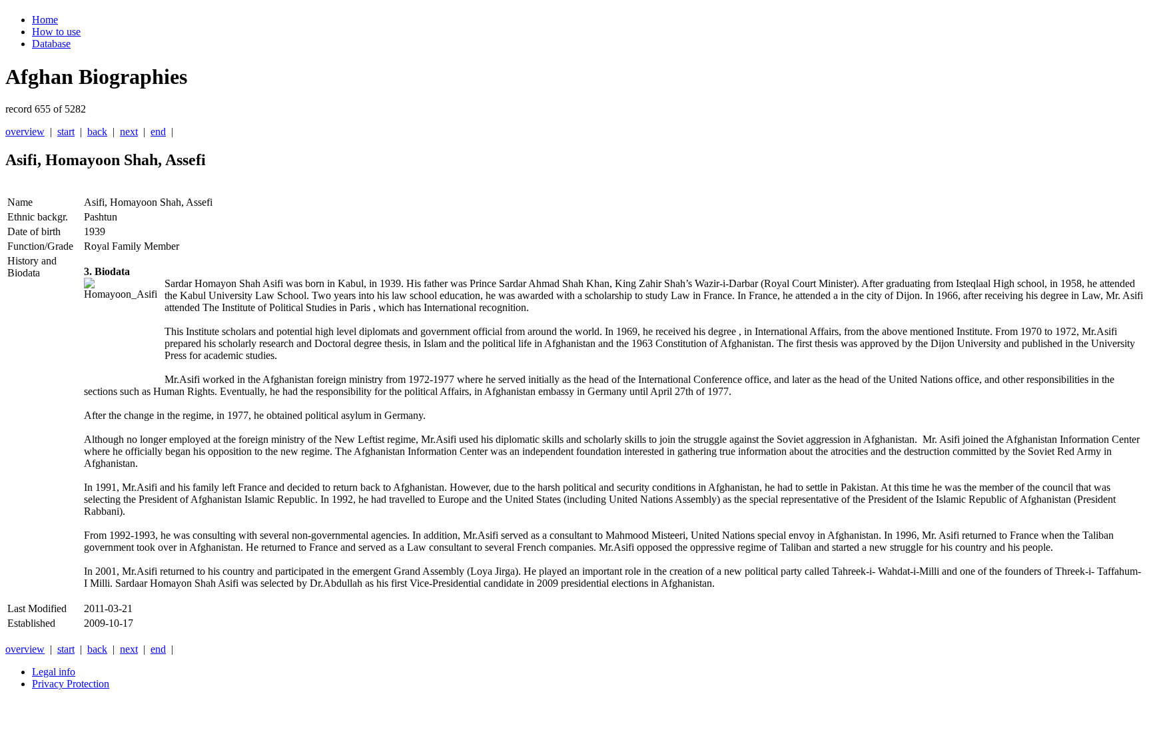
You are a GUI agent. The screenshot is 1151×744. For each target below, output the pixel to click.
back (97, 131)
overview (25, 131)
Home (45, 19)
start (66, 131)
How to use (56, 31)
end (158, 131)
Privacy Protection (70, 683)
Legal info (53, 671)
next (129, 131)
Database (51, 43)
